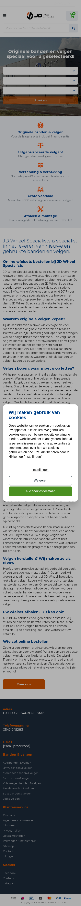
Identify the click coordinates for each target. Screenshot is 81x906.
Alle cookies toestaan (40, 491)
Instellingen (40, 469)
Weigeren (40, 480)
